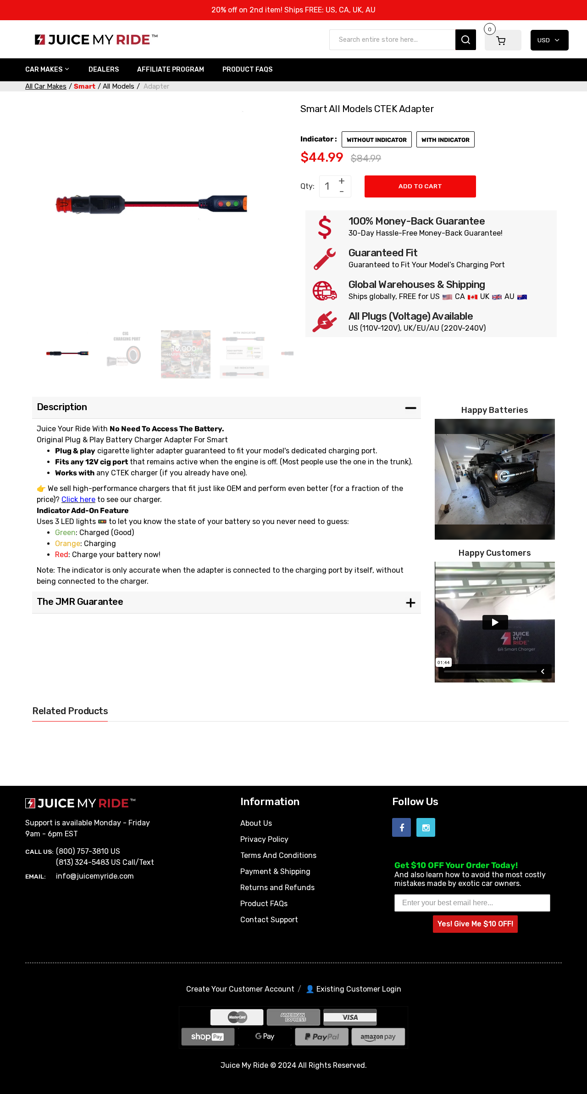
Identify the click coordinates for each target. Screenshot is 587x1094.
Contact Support (269, 919)
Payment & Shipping (275, 871)
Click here (78, 499)
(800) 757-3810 (82, 851)
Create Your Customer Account (240, 989)
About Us (256, 823)
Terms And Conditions (278, 855)
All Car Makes (45, 86)
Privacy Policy (264, 839)
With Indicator (445, 139)
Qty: (307, 186)
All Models (118, 86)
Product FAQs (264, 903)
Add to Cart (420, 186)
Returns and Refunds (277, 887)
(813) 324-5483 (82, 862)
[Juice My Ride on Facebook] (401, 827)
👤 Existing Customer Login (353, 989)
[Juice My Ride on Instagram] (425, 827)
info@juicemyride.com (95, 876)
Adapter (155, 86)
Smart (84, 86)
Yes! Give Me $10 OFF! (475, 923)
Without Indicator (377, 139)
